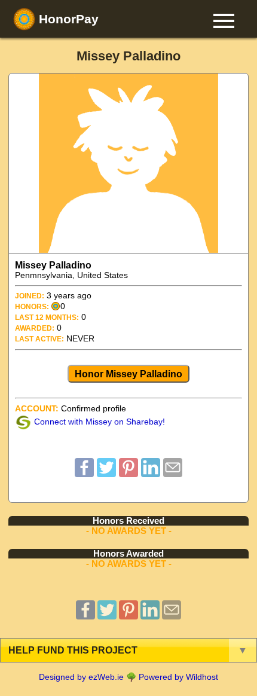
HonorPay (67, 19)
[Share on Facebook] (84, 474)
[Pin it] (128, 474)
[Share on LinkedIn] (150, 474)
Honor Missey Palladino (128, 373)
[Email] (172, 474)
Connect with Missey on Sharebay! (99, 421)
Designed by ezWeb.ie (81, 677)
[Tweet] (106, 474)
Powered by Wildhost (178, 677)
